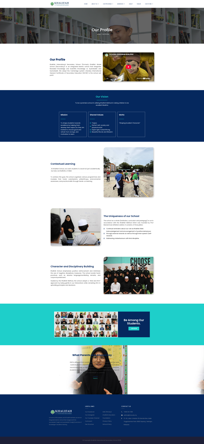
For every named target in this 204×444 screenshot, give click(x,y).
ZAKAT (131, 4)
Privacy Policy (107, 421)
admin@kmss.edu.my (130, 415)
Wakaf (139, 4)
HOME (85, 4)
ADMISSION (120, 4)
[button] (60, 375)
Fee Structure (89, 424)
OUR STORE (148, 4)
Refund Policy (107, 424)
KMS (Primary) (107, 412)
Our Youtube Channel (92, 418)
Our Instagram (90, 415)
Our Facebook (89, 412)
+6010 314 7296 (128, 412)
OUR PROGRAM (107, 4)
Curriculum (88, 421)
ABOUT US (94, 4)
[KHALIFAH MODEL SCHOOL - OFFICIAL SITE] (59, 4)
